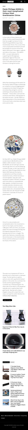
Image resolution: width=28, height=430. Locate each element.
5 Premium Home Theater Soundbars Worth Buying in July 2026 (17, 384)
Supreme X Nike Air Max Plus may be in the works (13, 327)
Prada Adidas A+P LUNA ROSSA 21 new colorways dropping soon (14, 351)
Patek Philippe (7, 300)
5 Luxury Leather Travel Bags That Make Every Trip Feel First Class (18, 376)
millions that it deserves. (10, 296)
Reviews (12, 362)
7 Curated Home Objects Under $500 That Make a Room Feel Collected (18, 369)
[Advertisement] (14, 119)
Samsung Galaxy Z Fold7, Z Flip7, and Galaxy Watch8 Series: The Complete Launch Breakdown (17, 394)
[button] (14, 28)
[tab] (6, 362)
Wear (4, 6)
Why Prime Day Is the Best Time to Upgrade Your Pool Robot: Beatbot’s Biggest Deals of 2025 (18, 403)
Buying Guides (6, 362)
